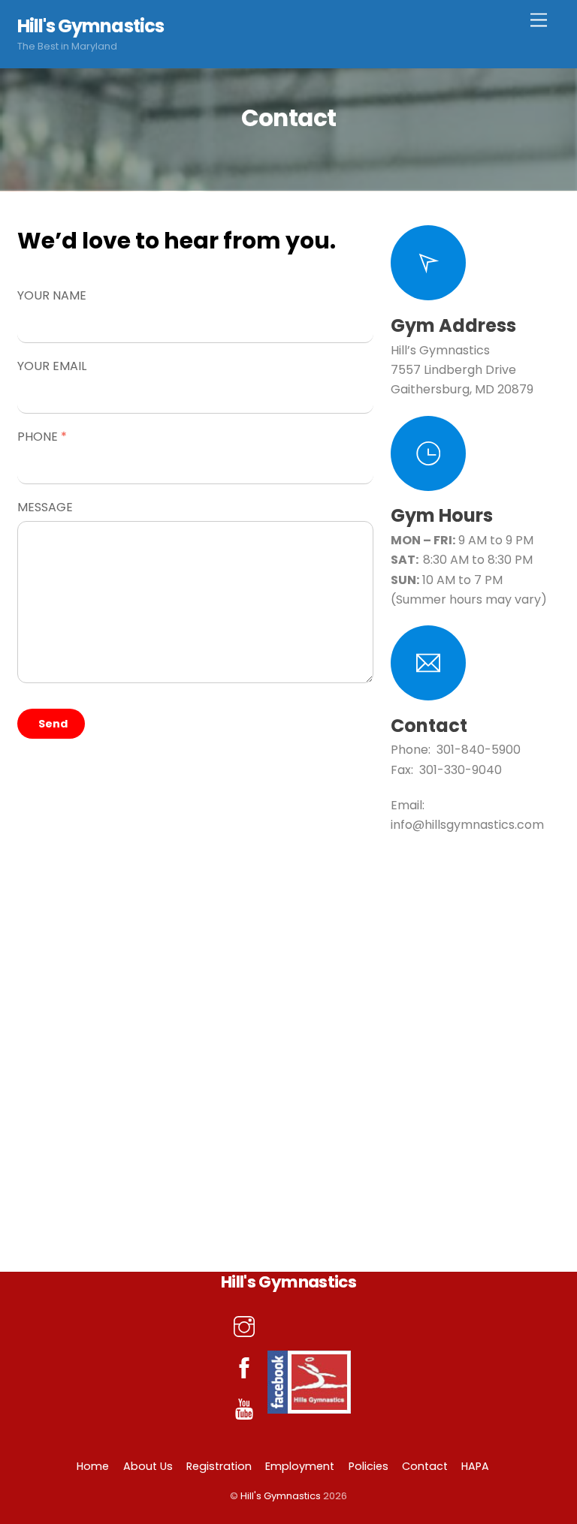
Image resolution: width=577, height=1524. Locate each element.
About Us (148, 1466)
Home (93, 1466)
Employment (299, 1466)
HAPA (475, 1466)
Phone (42, 436)
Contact (425, 1466)
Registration (219, 1466)
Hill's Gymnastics (280, 1496)
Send (53, 723)
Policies (368, 1466)
